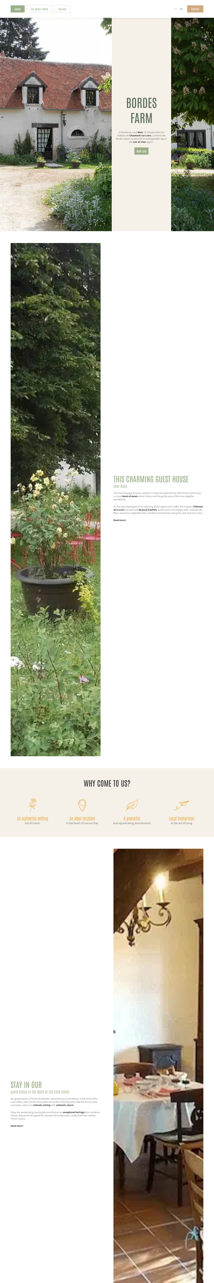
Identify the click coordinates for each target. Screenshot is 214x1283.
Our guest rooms (39, 9)
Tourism (62, 9)
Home (18, 9)
